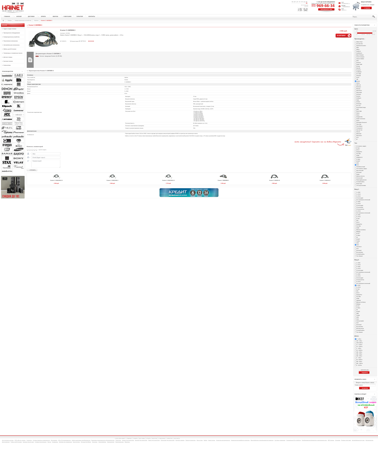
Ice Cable (358, 73)
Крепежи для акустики (28, 442)
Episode (358, 68)
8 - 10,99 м (359, 365)
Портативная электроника (11, 41)
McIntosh (358, 86)
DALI (357, 60)
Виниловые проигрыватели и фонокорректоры (102, 440)
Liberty (358, 83)
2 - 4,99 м (358, 348)
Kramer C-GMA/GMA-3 (112, 180)
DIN (357, 220)
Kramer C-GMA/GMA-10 (168, 180)
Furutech (358, 70)
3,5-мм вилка (359, 207)
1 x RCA (358, 194)
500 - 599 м (359, 361)
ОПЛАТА (148, 438)
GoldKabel (358, 71)
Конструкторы (76, 442)
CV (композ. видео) (361, 146)
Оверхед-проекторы (190, 440)
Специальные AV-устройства (293, 440)
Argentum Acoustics (361, 45)
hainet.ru (343, 10)
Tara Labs (358, 124)
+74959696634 (345, 6)
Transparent (359, 128)
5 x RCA (358, 216)
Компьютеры (7, 65)
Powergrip (358, 103)
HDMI (357, 155)
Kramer (358, 81)
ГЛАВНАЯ (129, 438)
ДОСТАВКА (142, 438)
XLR (357, 248)
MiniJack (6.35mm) (361, 229)
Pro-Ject (358, 105)
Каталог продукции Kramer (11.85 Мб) (51, 56)
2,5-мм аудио (359, 198)
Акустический (359, 170)
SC (357, 237)
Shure (357, 115)
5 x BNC (358, 214)
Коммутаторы (211, 440)
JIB (357, 79)
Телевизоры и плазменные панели (13, 53)
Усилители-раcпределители (223, 440)
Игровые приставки (346, 440)
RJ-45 (357, 233)
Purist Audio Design (361, 107)
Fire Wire (358, 153)
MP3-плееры (331, 440)
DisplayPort (359, 151)
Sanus (357, 113)
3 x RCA (358, 203)
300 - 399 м (359, 354)
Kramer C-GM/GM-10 (325, 180)
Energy (358, 66)
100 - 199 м (359, 340)
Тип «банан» (359, 256)
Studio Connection (360, 118)
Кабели (36, 20)
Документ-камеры (179, 440)
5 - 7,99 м (358, 357)
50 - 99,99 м (359, 359)
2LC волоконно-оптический (363, 199)
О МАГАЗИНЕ (161, 438)
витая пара (359, 183)
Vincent (358, 131)
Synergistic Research (361, 122)
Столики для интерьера (40, 442)
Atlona (357, 49)
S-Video (358, 159)
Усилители (29, 440)
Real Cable (359, 111)
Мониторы (127, 442)
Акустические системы (8, 440)
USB (357, 163)
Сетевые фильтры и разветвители (41, 440)
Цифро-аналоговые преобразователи (81, 440)
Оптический (359, 178)
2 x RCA (358, 196)
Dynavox (358, 62)
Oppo (357, 100)
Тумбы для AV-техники (16, 442)
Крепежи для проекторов (141, 440)
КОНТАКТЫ (177, 438)
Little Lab (358, 85)
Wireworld (358, 133)
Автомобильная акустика (358, 440)
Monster (358, 88)
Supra (357, 120)
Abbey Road (359, 41)
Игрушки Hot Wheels (86, 442)
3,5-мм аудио (359, 205)
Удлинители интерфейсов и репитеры (240, 440)
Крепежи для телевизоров (65, 442)
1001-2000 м (359, 342)
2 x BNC (358, 266)
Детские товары (8, 57)
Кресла (49, 442)
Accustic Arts (359, 43)
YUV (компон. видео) (361, 168)
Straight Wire (359, 116)
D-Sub (357, 148)
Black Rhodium (360, 55)
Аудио (357, 174)
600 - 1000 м (359, 363)
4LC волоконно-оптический (363, 212)
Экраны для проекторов (128, 440)
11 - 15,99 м (359, 344)
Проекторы (118, 440)
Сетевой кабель (360, 181)
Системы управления (279, 440)
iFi (357, 139)
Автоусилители (6, 442)
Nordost (358, 96)
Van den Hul (359, 130)
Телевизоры (55, 442)
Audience (358, 51)
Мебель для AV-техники (10, 49)
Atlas (357, 47)
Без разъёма (359, 252)
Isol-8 (357, 77)
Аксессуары (200, 440)
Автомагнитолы (369, 440)
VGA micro (359, 246)
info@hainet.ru (345, 3)
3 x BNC (358, 201)
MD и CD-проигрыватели (64, 440)
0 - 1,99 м (358, 339)
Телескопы (94, 442)
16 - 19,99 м (359, 346)
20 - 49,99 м (359, 350)
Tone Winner (359, 126)
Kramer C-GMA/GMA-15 (56, 180)
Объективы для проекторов (167, 440)
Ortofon (358, 101)
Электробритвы (102, 442)
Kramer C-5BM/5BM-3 (223, 180)
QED (357, 109)
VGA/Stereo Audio (360, 166)
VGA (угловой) (360, 321)
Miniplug (358, 231)
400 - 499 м (359, 355)
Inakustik (358, 75)
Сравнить (64, 41)
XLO (357, 137)
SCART (358, 161)
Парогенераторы (119, 442)
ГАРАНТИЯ (169, 438)
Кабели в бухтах (360, 176)
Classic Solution (360, 58)
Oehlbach (358, 98)
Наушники (337, 440)
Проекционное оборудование (12, 32)
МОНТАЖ (154, 438)
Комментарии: (75, 41)
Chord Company (360, 56)
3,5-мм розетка (360, 209)
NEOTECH (359, 90)
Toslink (358, 241)
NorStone (358, 94)
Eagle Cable (359, 64)
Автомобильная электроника (11, 45)
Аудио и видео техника (10, 28)
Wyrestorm (359, 135)
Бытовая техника (8, 61)
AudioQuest (359, 53)
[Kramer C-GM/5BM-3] (43, 50)
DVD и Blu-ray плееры (20, 440)
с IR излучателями (361, 185)
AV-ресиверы (54, 440)
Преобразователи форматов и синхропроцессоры (314, 440)
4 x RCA (358, 211)
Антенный (358, 172)
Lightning (358, 300)
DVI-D (357, 149)
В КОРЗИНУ (341, 35)
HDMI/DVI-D (359, 157)
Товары (10, 20)
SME (357, 313)
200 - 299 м (359, 352)
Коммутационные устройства (23, 20)
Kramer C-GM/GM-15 (274, 180)
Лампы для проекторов (154, 440)
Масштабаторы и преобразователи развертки (262, 440)
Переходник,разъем (361, 179)
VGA (357, 164)
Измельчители (110, 442)
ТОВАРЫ (135, 438)
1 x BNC (358, 192)
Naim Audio (359, 92)
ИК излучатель (360, 328)
